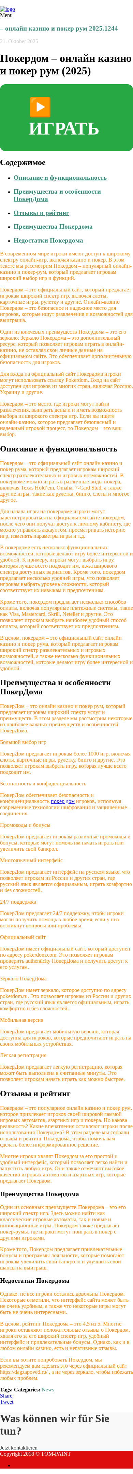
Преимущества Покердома (53, 226)
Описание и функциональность (60, 177)
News (48, 1389)
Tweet (6, 1402)
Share (6, 1396)
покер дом (63, 801)
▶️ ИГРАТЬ (64, 118)
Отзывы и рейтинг (41, 212)
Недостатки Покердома (48, 240)
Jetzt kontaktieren (19, 1448)
